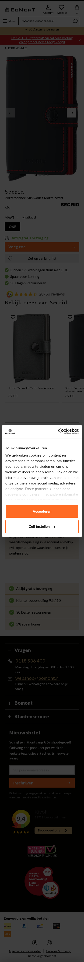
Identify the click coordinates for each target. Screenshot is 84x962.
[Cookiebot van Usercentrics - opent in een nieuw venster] (59, 431)
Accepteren (42, 511)
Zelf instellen (39, 526)
